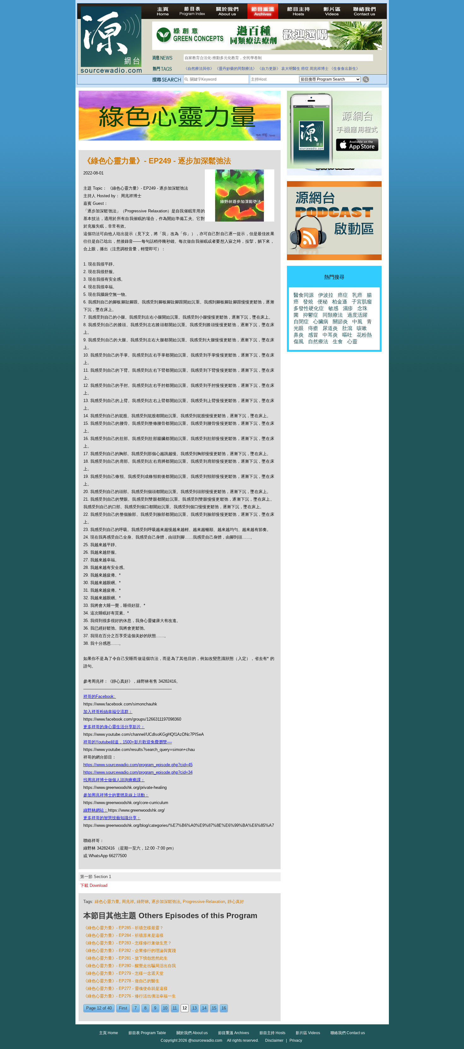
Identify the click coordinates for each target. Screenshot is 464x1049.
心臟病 (320, 321)
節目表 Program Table (147, 1033)
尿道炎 (330, 328)
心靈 (352, 341)
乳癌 (357, 295)
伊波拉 (325, 295)
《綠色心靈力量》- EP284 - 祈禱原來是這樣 (123, 935)
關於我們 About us (192, 1033)
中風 (357, 321)
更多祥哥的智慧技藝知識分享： (112, 817)
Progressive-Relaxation (204, 901)
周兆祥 (128, 901)
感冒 (313, 335)
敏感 (333, 308)
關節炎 (340, 321)
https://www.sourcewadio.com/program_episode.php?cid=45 (138, 764)
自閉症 (301, 321)
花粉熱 (364, 335)
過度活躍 (357, 315)
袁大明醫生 (290, 68)
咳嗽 (362, 328)
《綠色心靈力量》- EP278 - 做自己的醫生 (121, 981)
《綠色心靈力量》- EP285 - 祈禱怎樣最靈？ (123, 927)
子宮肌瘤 (362, 301)
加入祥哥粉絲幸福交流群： (108, 711)
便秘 (323, 301)
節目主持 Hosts (272, 1033)
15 (214, 1008)
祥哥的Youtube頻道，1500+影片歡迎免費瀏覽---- (127, 742)
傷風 (299, 341)
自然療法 (318, 341)
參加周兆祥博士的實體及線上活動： (116, 795)
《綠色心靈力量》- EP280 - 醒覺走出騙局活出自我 (129, 965)
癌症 (305, 68)
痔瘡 (313, 328)
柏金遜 (339, 301)
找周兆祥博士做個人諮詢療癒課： (114, 780)
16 (224, 1008)
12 (184, 1008)
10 (165, 1008)
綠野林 (143, 901)
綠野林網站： (95, 810)
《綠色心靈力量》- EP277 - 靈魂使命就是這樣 (125, 988)
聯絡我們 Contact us (347, 1033)
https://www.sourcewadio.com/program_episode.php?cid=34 (138, 772)
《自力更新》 (269, 68)
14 (204, 1008)
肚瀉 (347, 328)
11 (175, 1008)
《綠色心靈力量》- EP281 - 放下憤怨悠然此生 (125, 958)
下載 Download (93, 885)
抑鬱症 (310, 315)
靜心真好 (236, 901)
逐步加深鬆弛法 (166, 901)
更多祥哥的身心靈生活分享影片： (114, 726)
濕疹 (348, 308)
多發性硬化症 (309, 308)
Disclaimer (274, 1040)
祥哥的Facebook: (99, 696)
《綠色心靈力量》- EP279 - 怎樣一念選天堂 (123, 973)
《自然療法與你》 (199, 68)
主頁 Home (108, 1033)
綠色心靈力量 (107, 901)
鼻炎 (299, 335)
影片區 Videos (308, 1033)
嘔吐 (347, 335)
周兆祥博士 (319, 68)
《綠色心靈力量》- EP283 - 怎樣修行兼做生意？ (127, 943)
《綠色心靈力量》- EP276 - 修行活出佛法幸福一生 (129, 996)
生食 (338, 341)
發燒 (308, 301)
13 (194, 1008)
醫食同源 (304, 295)
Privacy (295, 1040)
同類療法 (333, 315)
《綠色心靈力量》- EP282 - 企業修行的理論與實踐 (129, 950)
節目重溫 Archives (233, 1033)
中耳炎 (330, 335)
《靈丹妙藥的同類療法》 (236, 68)
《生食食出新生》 (345, 68)
